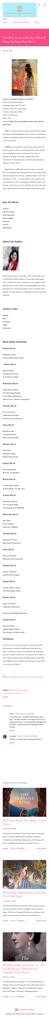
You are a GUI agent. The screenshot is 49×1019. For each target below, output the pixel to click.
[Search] (39, 4)
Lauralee (13, 736)
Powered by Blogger (26, 1010)
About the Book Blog (21, 22)
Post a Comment (17, 848)
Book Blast (24, 690)
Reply (12, 730)
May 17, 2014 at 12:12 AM (27, 736)
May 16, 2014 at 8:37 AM (25, 714)
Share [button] (5, 697)
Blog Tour (13, 690)
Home (5, 22)
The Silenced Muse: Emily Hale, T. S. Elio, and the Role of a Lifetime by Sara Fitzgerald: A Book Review (24, 968)
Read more (41, 848)
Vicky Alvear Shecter (12, 693)
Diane (12, 714)
